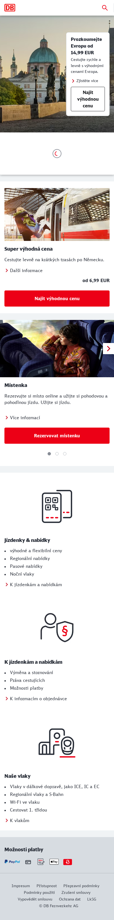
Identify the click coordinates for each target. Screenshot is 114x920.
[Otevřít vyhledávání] (104, 7)
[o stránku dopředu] (108, 348)
